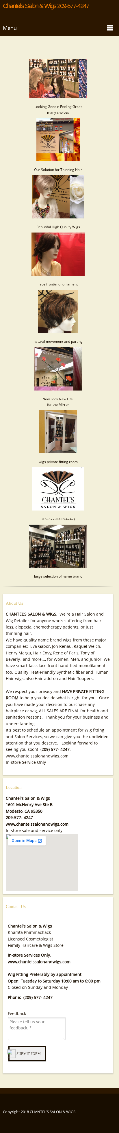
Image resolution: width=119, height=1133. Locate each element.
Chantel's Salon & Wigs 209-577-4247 (46, 6)
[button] (58, 83)
